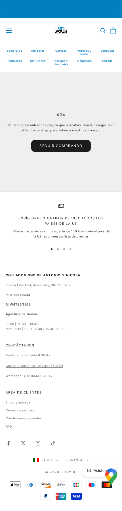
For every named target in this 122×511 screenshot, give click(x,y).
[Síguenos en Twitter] (23, 443)
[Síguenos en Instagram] (38, 443)
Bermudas (108, 50)
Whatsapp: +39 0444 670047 (29, 376)
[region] (61, 221)
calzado (107, 60)
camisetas (38, 50)
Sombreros (14, 50)
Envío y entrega (18, 402)
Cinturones (37, 60)
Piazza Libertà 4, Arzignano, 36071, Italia (38, 285)
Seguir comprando (61, 146)
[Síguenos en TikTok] (53, 443)
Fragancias (84, 60)
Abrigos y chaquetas (61, 62)
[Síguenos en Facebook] (8, 443)
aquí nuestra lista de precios (66, 236)
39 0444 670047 (37, 355)
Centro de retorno (20, 410)
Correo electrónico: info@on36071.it (34, 366)
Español (74, 460)
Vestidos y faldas (84, 52)
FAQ (9, 426)
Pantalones (14, 60)
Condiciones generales (24, 418)
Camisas (61, 50)
